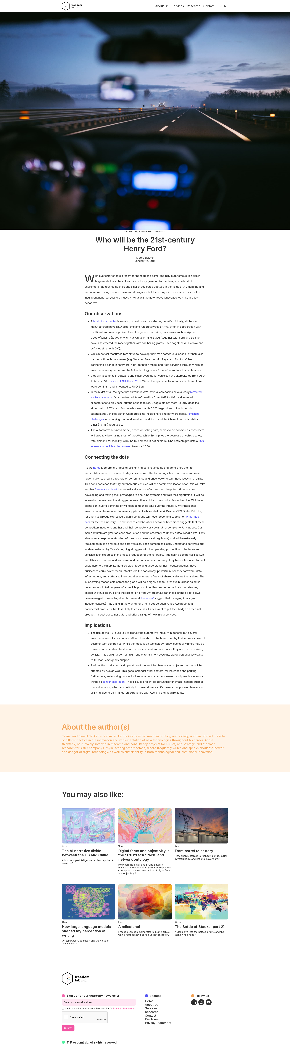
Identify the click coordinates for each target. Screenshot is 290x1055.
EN (220, 6)
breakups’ (147, 598)
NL (226, 6)
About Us (162, 6)
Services (178, 6)
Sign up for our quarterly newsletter (92, 995)
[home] (72, 6)
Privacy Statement (123, 1008)
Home (149, 1001)
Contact (208, 6)
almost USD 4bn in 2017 (126, 381)
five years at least (106, 489)
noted (96, 467)
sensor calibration (114, 681)
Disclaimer (152, 1019)
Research (193, 6)
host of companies (105, 321)
